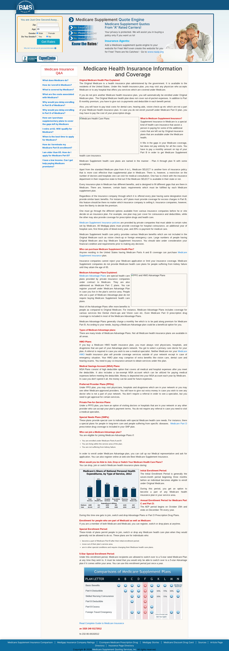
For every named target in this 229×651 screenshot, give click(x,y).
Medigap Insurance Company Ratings (76, 642)
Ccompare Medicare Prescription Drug (118, 642)
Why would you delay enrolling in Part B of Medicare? (58, 104)
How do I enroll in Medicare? (57, 85)
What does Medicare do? (55, 80)
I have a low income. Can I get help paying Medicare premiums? (57, 163)
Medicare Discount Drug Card (179, 642)
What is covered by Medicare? (58, 89)
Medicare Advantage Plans (92, 276)
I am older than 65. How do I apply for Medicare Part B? (56, 154)
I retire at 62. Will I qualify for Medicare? (57, 130)
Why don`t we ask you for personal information (39, 48)
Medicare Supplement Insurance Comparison (30, 642)
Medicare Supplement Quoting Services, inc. (114, 649)
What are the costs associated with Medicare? (58, 96)
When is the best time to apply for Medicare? (58, 138)
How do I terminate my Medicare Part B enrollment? (57, 146)
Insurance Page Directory (121, 645)
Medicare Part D (178, 423)
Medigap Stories (151, 642)
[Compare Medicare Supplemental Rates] (25, 6)
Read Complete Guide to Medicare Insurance (101, 623)
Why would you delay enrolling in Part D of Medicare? (58, 111)
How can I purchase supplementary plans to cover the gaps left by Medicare (57, 120)
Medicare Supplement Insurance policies (99, 222)
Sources (202, 642)
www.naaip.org (155, 51)
